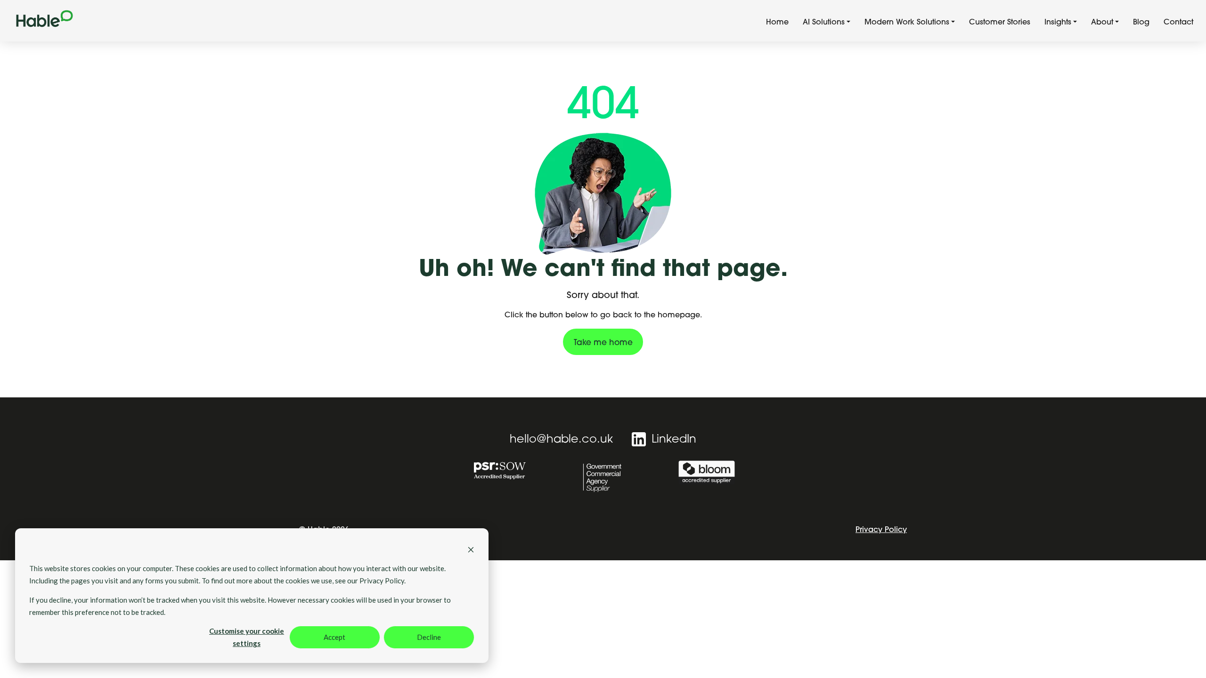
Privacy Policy (881, 530)
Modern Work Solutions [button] (906, 22)
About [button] (1102, 22)
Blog (1141, 22)
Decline (429, 637)
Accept (334, 637)
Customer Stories (999, 22)
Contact (1178, 22)
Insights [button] (1057, 22)
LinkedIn (672, 439)
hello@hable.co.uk (561, 439)
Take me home (603, 343)
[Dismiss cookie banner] (470, 548)
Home (777, 22)
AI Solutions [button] (824, 22)
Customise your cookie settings (246, 637)
